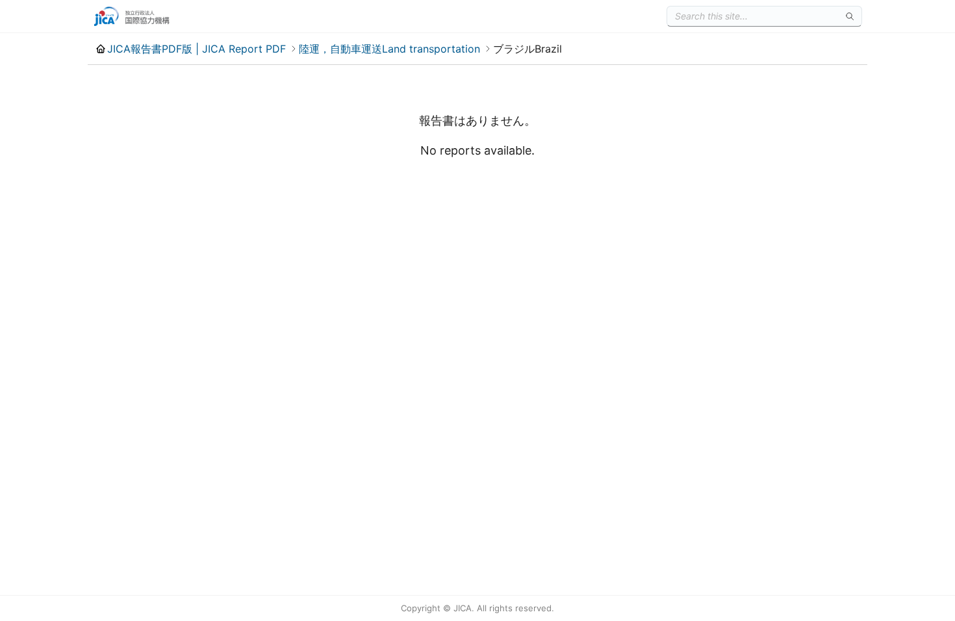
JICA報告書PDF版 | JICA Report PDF (196, 48)
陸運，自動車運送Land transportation (389, 48)
